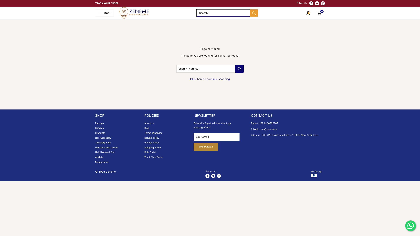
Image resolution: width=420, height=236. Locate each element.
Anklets (99, 157)
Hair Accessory (103, 137)
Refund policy (151, 137)
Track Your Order (153, 157)
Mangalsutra (101, 162)
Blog (146, 128)
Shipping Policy (152, 147)
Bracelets (100, 132)
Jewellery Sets (103, 142)
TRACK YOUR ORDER (106, 3)
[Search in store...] (239, 69)
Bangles (99, 128)
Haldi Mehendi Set (105, 152)
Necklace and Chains (106, 147)
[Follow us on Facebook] (311, 3)
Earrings (99, 123)
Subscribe (206, 146)
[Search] (254, 13)
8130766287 (271, 123)
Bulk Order (150, 152)
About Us (149, 123)
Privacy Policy (151, 142)
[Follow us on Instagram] (323, 3)
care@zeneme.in (268, 129)
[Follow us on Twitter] (317, 3)
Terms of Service (153, 132)
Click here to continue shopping (210, 79)
